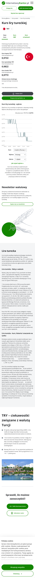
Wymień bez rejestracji (17, 13)
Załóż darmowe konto (25, 8)
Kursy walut (15, 18)
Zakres (11, 159)
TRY (7, 29)
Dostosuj (16, 574)
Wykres (11, 155)
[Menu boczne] (32, 3)
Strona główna (6, 18)
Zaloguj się (9, 8)
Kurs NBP (14, 36)
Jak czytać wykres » (17, 163)
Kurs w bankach (26, 36)
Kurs (9, 150)
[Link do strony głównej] (15, 3)
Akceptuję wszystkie (17, 567)
